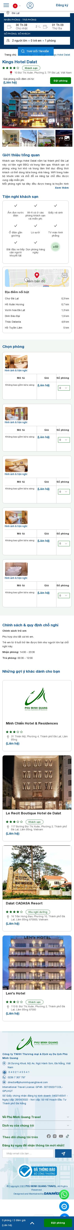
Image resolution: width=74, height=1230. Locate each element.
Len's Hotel (15, 993)
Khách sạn (31, 68)
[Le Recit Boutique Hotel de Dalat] (37, 782)
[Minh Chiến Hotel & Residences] (37, 700)
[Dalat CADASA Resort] (37, 872)
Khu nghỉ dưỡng (37, 912)
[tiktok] (68, 1136)
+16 (61, 138)
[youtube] (62, 1136)
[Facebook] (49, 1136)
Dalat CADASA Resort (24, 903)
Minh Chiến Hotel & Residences (32, 723)
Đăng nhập (43, 5)
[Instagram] (55, 1136)
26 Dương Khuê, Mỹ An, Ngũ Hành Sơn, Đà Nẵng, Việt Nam (39, 1065)
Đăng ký (62, 5)
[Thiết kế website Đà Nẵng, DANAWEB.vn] (52, 1193)
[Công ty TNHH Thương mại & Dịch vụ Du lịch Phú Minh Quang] (37, 1043)
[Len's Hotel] (37, 963)
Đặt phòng (60, 80)
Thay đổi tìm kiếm (37, 51)
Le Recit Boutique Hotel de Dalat (33, 813)
